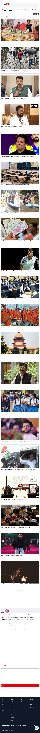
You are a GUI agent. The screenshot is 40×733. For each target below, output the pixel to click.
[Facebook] (34, 14)
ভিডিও (12, 720)
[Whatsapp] (38, 14)
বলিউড (12, 701)
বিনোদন (26, 9)
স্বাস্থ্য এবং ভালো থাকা (32, 706)
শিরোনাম (3, 710)
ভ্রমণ (30, 703)
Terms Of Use (32, 726)
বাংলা (22, 725)
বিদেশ (19, 9)
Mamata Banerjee (10, 688)
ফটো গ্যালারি (12, 717)
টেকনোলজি (21, 9)
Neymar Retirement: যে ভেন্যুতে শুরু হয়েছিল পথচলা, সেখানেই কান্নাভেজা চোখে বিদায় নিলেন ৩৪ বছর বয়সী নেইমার (16, 623)
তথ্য (2, 703)
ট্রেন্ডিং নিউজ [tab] (29, 614)
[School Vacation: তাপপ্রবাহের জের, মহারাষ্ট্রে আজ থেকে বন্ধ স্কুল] (20, 401)
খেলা (24, 9)
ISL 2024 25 (33, 688)
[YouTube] (6, 725)
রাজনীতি (2, 701)
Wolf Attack (10, 690)
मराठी (20, 725)
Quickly (5, 10)
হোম (1, 14)
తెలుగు (25, 725)
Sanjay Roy (15, 690)
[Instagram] (8, 725)
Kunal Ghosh (21, 688)
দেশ (17, 9)
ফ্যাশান (31, 704)
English (16, 725)
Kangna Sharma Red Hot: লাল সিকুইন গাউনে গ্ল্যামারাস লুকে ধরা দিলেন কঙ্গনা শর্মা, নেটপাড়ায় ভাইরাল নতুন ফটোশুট (16, 625)
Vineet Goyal (16, 688)
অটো (11, 714)
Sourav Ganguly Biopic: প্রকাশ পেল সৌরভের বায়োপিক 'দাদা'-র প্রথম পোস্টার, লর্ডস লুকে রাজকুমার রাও (15, 621)
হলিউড (12, 703)
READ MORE (20, 629)
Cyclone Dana (4, 688)
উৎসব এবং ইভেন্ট (32, 707)
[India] (35, 9)
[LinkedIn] (9, 725)
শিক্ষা (2, 704)
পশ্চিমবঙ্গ (15, 9)
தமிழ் (25, 727)
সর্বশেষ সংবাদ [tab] (10, 614)
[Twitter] (36, 14)
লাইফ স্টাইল (28, 10)
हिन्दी (18, 725)
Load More (20, 591)
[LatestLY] (5, 4)
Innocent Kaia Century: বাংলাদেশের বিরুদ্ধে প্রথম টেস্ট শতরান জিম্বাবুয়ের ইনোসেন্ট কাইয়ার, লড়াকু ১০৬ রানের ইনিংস (16, 627)
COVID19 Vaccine (4, 690)
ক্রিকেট (21, 701)
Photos (12, 719)
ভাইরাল (32, 9)
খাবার (30, 701)
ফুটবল (21, 703)
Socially (10, 10)
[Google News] (11, 725)
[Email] (13, 725)
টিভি (11, 704)
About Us (28, 726)
